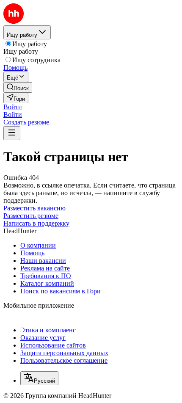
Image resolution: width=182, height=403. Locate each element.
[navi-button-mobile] (11, 133)
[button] (12, 106)
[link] (17, 87)
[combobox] (39, 378)
